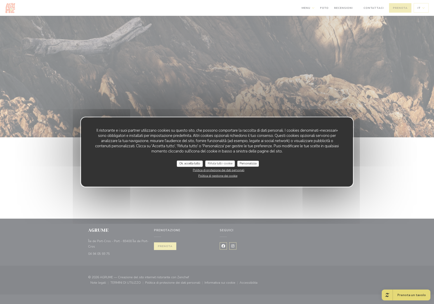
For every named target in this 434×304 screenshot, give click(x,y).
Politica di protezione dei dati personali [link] (218, 170)
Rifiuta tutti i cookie (220, 163)
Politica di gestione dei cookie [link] (217, 176)
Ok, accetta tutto (189, 163)
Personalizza (248, 163)
